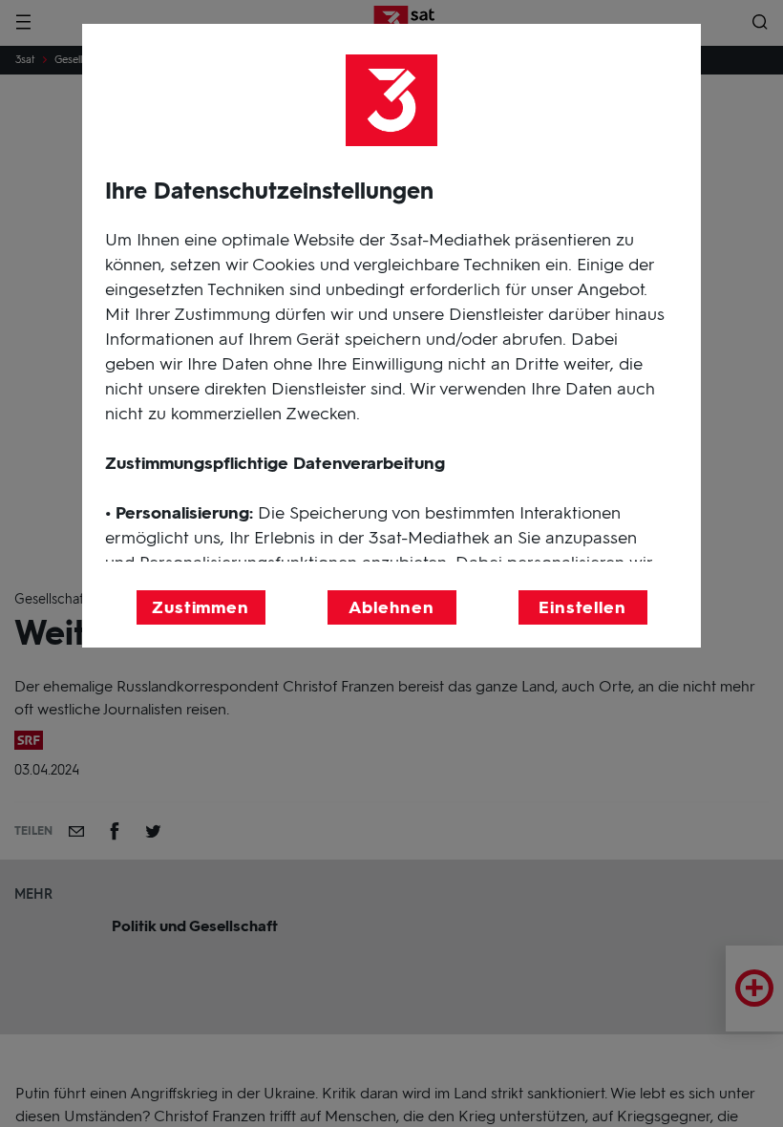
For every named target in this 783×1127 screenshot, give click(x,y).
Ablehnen (391, 607)
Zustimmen (200, 607)
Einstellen (582, 607)
